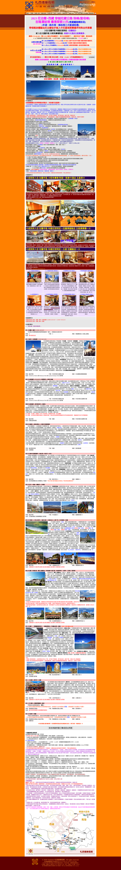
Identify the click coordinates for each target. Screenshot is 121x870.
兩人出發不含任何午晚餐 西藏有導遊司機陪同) (79, 41)
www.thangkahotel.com (37, 198)
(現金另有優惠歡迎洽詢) (84, 49)
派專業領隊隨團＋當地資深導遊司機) (79, 45)
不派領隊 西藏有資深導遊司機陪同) (77, 43)
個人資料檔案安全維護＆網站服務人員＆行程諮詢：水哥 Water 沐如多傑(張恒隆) (57, 865)
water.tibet (77, 865)
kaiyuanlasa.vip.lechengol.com (39, 268)
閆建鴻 (69, 864)
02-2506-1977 (64, 861)
